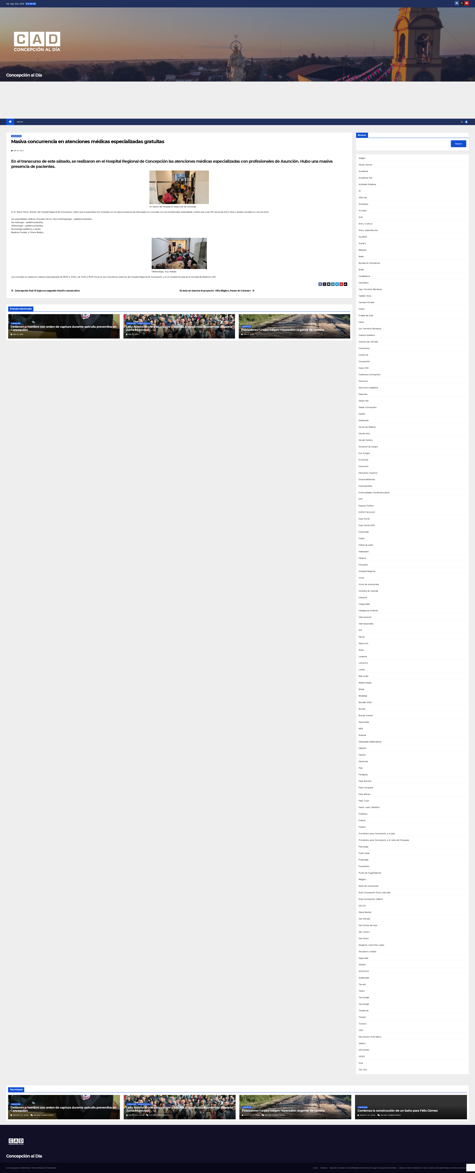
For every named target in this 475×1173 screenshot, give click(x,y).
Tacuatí (362, 984)
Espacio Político (144, 323)
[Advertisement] (237, 100)
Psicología (363, 846)
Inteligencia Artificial (368, 610)
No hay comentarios (44, 1115)
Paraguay (363, 774)
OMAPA (362, 748)
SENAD (362, 964)
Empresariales (365, 486)
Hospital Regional (367, 571)
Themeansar (51, 1168)
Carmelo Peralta (366, 302)
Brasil (361, 269)
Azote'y (362, 243)
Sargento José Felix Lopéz (371, 945)
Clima (361, 322)
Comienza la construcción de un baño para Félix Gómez (397, 1110)
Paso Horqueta (366, 787)
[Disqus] (179, 378)
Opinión (362, 755)
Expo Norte (364, 519)
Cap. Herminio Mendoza (370, 289)
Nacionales (364, 722)
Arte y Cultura (365, 223)
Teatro (362, 991)
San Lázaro (364, 932)
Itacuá (362, 637)
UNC (361, 1030)
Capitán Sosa (365, 296)
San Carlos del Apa (368, 925)
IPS (360, 630)
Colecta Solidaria (367, 335)
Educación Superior (368, 473)
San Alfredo (364, 919)
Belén (361, 256)
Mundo (362, 709)
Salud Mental (365, 912)
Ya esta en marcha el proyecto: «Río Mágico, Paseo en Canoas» (215, 290)
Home (315, 1168)
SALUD (362, 905)
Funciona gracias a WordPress (18, 1168)
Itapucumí (363, 643)
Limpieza (363, 656)
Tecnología (364, 997)
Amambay (363, 204)
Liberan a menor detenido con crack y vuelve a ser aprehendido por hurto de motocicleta (434, 1168)
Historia (362, 558)
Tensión (362, 1017)
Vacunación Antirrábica (370, 1037)
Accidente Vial (365, 178)
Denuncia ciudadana (368, 387)
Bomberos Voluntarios (369, 263)
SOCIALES (364, 971)
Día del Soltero (366, 440)
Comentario (364, 348)
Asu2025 (363, 237)
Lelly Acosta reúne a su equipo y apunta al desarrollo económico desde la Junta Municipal (179, 328)
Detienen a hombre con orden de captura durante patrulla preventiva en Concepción (63, 328)
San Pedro (364, 938)
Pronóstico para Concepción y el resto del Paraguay (384, 840)
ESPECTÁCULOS (367, 512)
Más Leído (363, 676)
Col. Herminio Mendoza (370, 328)
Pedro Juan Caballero (369, 807)
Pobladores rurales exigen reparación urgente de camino (282, 330)
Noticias (362, 735)
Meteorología (365, 682)
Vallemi (362, 1043)
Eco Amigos (364, 453)
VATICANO (364, 1050)
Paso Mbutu (364, 794)
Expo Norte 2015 (367, 525)
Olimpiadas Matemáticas (370, 741)
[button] (462, 122)
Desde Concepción (368, 407)
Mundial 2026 (365, 702)
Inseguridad (364, 604)
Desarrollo (364, 400)
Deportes (363, 394)
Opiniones (363, 761)
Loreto (362, 669)
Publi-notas (364, 853)
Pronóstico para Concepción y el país (377, 833)
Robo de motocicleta (368, 886)
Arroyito (363, 210)
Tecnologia (364, 1004)
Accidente (363, 171)
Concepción (16, 136)
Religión (362, 879)
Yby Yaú (363, 1069)
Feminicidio (364, 532)
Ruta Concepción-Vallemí (371, 899)
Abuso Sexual (365, 164)
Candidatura (364, 276)
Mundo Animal (366, 715)
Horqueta (363, 564)
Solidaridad (364, 978)
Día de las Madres (367, 427)
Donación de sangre (368, 446)
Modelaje (363, 696)
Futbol (362, 538)
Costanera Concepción (370, 374)
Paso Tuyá (364, 800)
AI (360, 191)
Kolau (361, 650)
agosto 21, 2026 (21, 1115)
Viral (361, 1063)
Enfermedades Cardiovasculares (374, 492)
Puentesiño (364, 866)
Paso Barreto (365, 781)
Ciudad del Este (366, 315)
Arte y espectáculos (368, 230)
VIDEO (362, 1056)
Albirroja (363, 197)
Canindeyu (364, 282)
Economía (363, 460)
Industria (363, 597)
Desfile (362, 414)
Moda (361, 689)
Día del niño (364, 433)
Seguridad (363, 958)
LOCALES (363, 663)
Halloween (364, 551)
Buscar (362, 135)
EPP (361, 499)
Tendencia (363, 1010)
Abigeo (362, 158)
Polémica (363, 814)
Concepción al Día (24, 75)
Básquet (362, 250)
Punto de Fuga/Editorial (370, 873)
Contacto (323, 1168)
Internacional (365, 617)
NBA (361, 728)
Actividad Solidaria (367, 184)
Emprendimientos (367, 479)
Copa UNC (364, 368)
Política (362, 827)
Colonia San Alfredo (368, 341)
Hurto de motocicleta (369, 584)
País (361, 768)
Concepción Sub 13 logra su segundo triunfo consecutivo (47, 290)
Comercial (363, 355)
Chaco (362, 309)
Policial (362, 820)
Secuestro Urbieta (367, 951)
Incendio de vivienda (368, 591)
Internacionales (366, 623)
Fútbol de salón (366, 545)
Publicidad (363, 860)
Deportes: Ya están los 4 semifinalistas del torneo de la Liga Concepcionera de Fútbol (363, 1168)
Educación (364, 466)
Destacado (364, 420)
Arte (361, 217)
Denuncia (363, 381)
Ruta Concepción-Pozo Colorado (375, 892)
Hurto (361, 578)
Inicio (20, 122)
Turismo (362, 1023)
